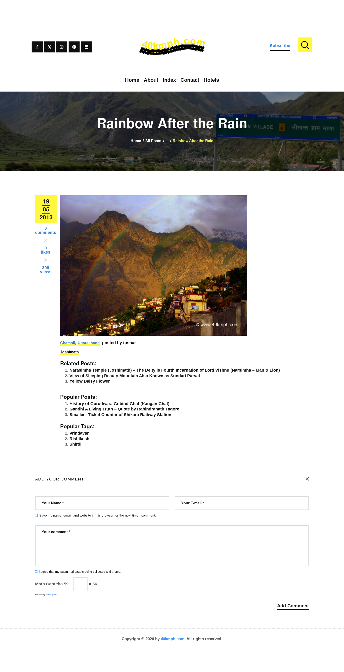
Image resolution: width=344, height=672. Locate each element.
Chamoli (67, 343)
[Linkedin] (86, 47)
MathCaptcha (51, 595)
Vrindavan (80, 433)
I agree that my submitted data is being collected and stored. (80, 571)
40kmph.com (172, 639)
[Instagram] (61, 47)
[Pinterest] (74, 47)
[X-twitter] (49, 47)
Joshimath (69, 352)
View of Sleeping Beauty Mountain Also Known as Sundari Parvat (135, 375)
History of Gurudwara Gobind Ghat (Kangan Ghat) (119, 403)
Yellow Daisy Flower (90, 381)
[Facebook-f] (37, 47)
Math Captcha (49, 584)
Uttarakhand (89, 343)
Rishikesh (79, 438)
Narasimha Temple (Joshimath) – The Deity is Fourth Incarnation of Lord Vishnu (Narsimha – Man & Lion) (175, 370)
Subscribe (280, 45)
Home (136, 141)
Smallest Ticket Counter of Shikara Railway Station (120, 414)
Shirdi (75, 444)
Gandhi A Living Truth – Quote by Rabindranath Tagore (124, 409)
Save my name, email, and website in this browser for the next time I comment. (97, 515)
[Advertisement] (172, 10)
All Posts (153, 141)
